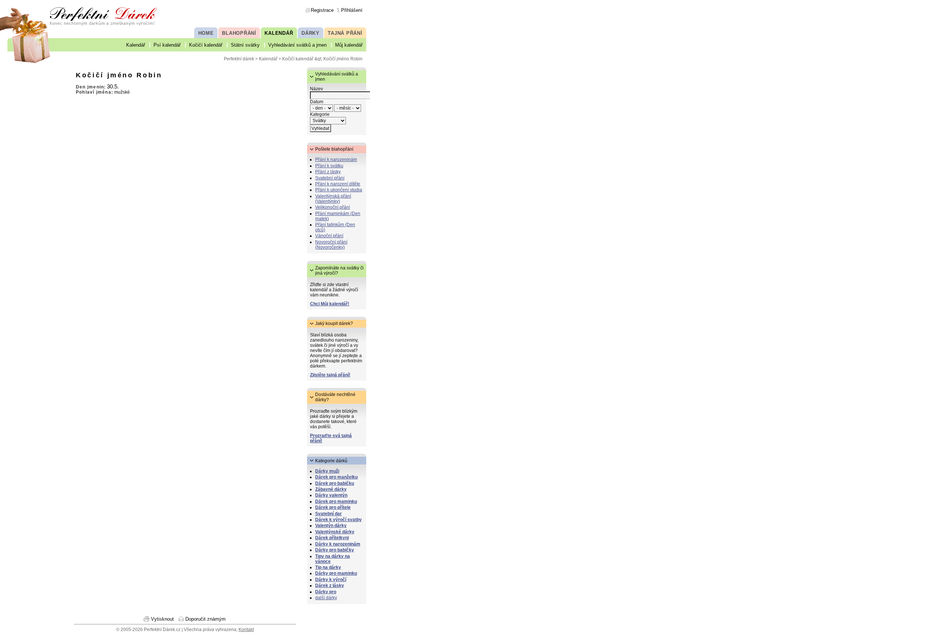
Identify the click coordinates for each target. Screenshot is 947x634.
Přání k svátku (329, 165)
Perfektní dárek (239, 59)
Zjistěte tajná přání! (330, 375)
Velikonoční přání (332, 207)
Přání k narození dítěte (337, 184)
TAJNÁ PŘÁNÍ (345, 33)
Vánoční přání (329, 235)
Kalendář (135, 45)
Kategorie (320, 114)
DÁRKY (310, 33)
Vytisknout (162, 619)
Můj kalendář (349, 45)
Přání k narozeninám (336, 159)
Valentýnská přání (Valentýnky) (333, 199)
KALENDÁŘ (278, 33)
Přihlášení (352, 10)
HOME (206, 33)
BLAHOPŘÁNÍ (239, 33)
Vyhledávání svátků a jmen (297, 45)
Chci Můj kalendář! (329, 303)
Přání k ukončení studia (338, 189)
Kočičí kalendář (205, 45)
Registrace (322, 10)
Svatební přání (329, 178)
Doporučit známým (205, 619)
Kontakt (246, 629)
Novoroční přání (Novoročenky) (331, 244)
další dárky (326, 597)
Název (316, 88)
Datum (316, 101)
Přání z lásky (328, 171)
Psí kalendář (167, 45)
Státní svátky (245, 45)
